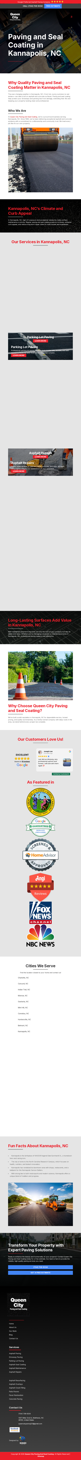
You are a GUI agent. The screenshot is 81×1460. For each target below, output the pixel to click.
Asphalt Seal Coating (17, 1365)
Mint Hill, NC (23, 1008)
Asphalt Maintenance (17, 1368)
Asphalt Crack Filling (17, 1388)
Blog (11, 1335)
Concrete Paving (15, 1399)
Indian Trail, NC (24, 990)
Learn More (40, 304)
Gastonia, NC (23, 1002)
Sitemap (41, 1456)
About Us (12, 1327)
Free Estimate (53, 6)
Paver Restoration (16, 1395)
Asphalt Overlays (16, 1384)
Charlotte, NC (23, 978)
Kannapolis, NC (24, 1031)
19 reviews (26, 761)
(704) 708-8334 (40, 1267)
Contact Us (13, 1339)
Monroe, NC (22, 996)
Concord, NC (23, 984)
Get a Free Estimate (40, 1273)
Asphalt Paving (15, 1353)
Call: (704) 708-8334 (33, 6)
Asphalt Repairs (15, 1372)
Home (11, 1324)
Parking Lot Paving (16, 1361)
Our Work (12, 1331)
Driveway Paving (16, 1357)
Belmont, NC (23, 1026)
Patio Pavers (14, 1392)
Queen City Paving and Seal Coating (23, 117)
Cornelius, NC (23, 1014)
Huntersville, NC (24, 1020)
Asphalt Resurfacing (17, 1381)
